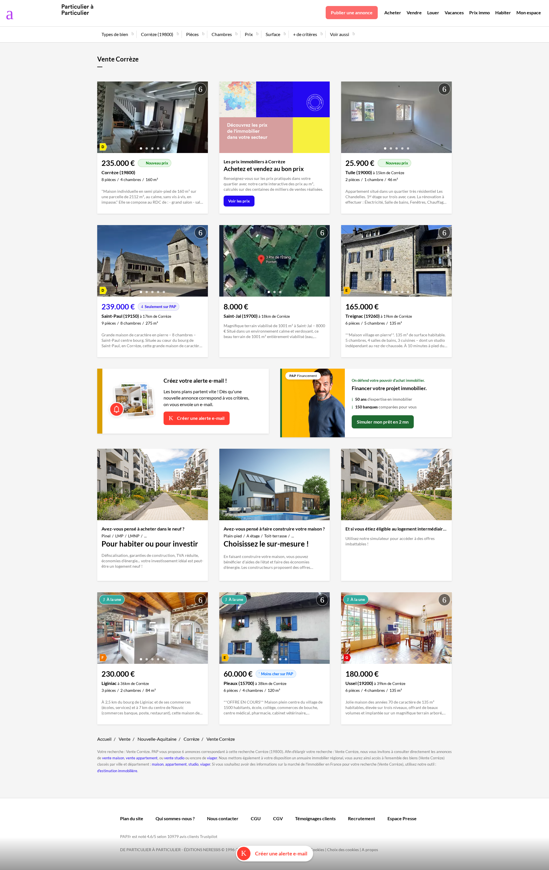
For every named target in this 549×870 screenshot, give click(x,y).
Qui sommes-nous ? (175, 818)
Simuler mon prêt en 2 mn (383, 421)
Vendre (414, 12)
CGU (256, 818)
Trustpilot (208, 836)
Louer (433, 12)
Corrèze (191, 739)
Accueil (104, 739)
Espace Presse (402, 818)
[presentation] (103, 118)
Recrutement (361, 818)
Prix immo (479, 12)
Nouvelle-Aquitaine (157, 739)
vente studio (174, 758)
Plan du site (131, 818)
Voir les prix (239, 200)
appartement (176, 764)
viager (212, 758)
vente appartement (142, 758)
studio (193, 764)
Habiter (503, 12)
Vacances (454, 12)
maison (158, 764)
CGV (278, 818)
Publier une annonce (352, 12)
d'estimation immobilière (117, 770)
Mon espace (528, 12)
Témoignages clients (315, 818)
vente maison (113, 758)
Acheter (392, 12)
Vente (124, 739)
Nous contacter (222, 818)
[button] (141, 146)
